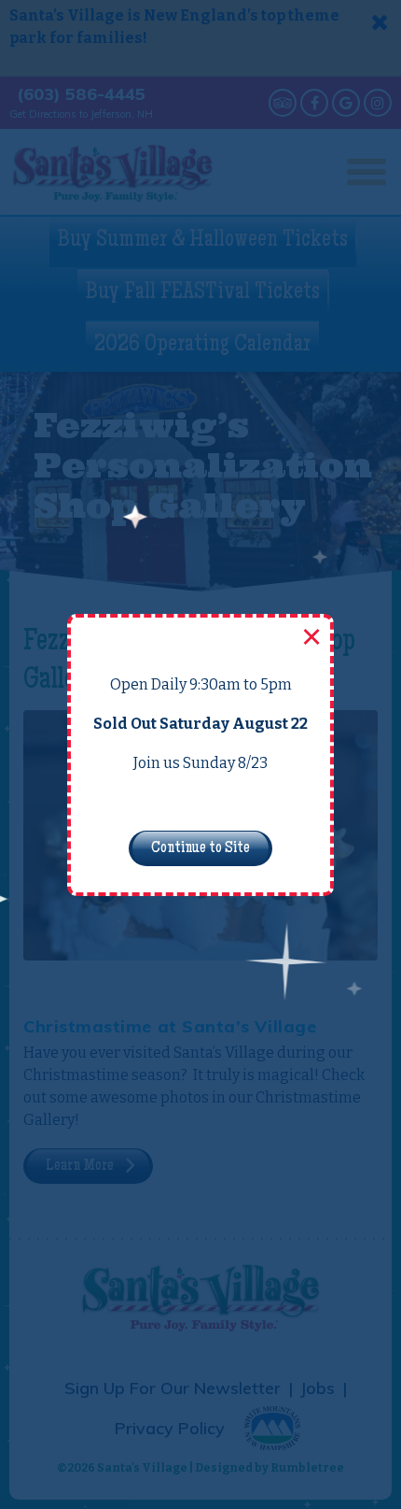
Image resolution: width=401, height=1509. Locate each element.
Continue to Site (200, 848)
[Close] (309, 638)
